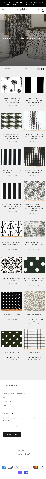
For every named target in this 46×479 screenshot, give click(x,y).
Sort (25, 69)
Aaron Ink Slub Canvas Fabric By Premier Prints (34, 355)
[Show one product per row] (38, 69)
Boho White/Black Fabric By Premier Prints (34, 137)
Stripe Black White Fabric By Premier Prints (11, 207)
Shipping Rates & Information (14, 394)
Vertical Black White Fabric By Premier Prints (34, 101)
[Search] (39, 10)
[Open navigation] (3, 10)
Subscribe (11, 434)
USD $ (22, 446)
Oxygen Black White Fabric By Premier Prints (34, 281)
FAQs (5, 397)
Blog (4, 405)
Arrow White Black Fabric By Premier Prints (12, 245)
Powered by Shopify (23, 454)
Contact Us (7, 401)
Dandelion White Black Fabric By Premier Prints (12, 101)
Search (5, 390)
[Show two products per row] (42, 69)
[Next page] (34, 370)
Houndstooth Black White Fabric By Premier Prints (12, 137)
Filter (8, 69)
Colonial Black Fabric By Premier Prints (34, 245)
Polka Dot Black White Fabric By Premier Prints (12, 355)
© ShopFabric (23, 451)
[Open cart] (43, 10)
